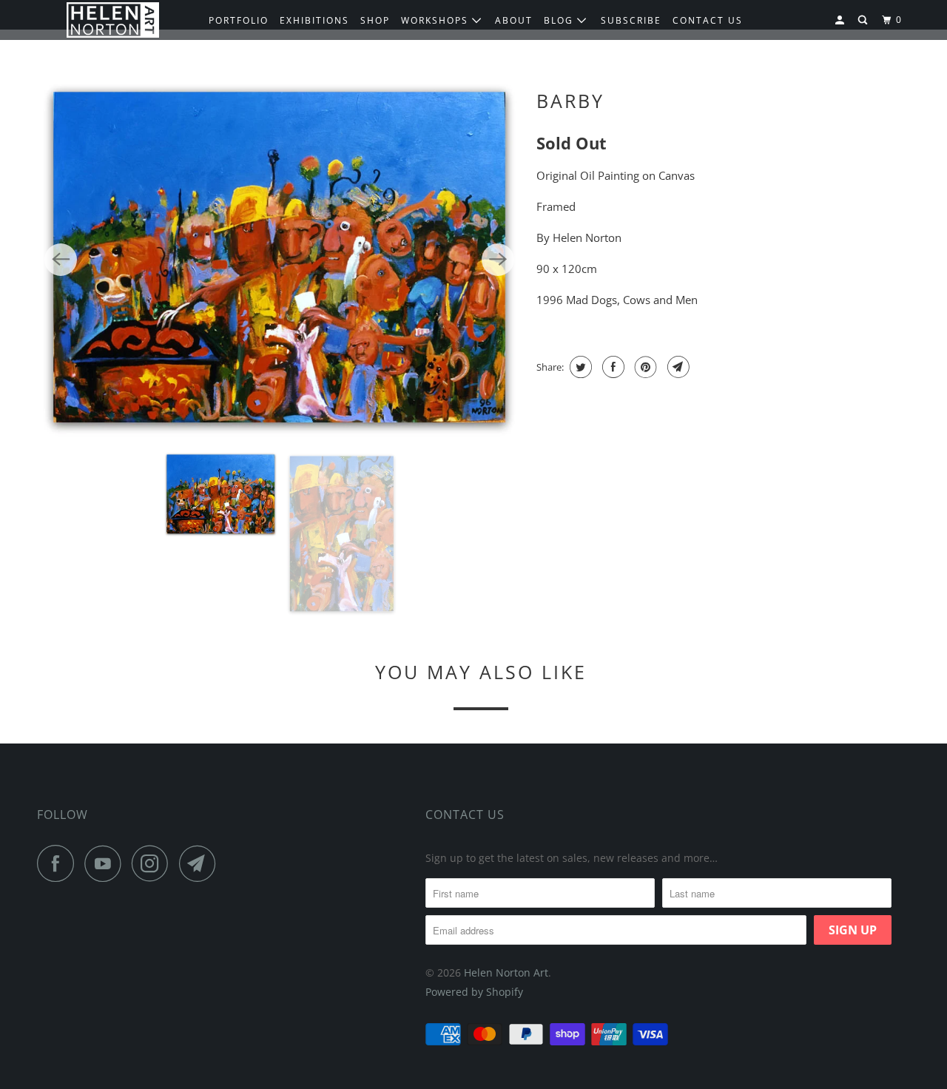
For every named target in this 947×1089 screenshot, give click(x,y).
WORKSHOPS (436, 20)
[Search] (864, 20)
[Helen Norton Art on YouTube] (106, 863)
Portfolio (239, 20)
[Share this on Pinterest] (644, 367)
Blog (560, 20)
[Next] (498, 259)
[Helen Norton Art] (113, 20)
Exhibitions (314, 20)
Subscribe (631, 20)
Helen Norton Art (506, 972)
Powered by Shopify (474, 992)
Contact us (708, 20)
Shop (375, 20)
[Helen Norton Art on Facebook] (59, 863)
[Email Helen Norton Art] (201, 863)
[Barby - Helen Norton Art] (279, 259)
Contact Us (465, 814)
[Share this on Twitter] (579, 367)
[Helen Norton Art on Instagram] (154, 863)
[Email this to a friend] (677, 367)
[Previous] (60, 259)
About (514, 20)
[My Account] (841, 20)
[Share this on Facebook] (611, 367)
